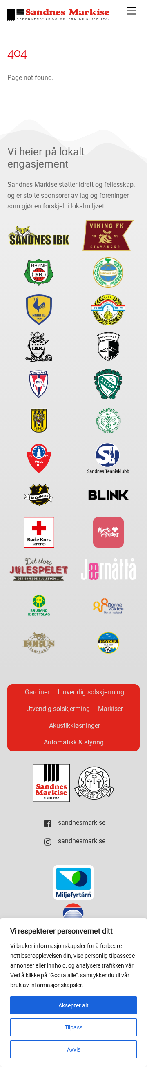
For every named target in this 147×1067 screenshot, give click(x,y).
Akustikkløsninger (74, 725)
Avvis (73, 1049)
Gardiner (37, 692)
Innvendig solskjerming (91, 692)
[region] (73, 992)
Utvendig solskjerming (58, 709)
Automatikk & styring (74, 742)
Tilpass (73, 1027)
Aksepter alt (73, 1005)
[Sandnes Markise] (58, 17)
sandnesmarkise (80, 822)
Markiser (110, 709)
